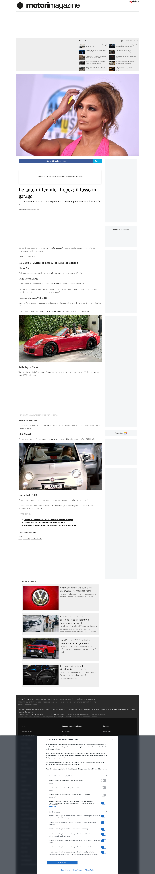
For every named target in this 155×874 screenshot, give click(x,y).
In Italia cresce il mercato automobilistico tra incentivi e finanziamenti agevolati (74, 619)
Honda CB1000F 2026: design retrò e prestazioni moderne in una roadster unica (126, 69)
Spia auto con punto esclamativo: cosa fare (126, 56)
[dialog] (77, 805)
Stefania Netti (31, 533)
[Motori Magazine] (48, 5)
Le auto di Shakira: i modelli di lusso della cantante (44, 522)
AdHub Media (57, 714)
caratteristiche (36, 539)
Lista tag (30, 712)
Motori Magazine (25, 699)
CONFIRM (62, 862)
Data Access (77, 870)
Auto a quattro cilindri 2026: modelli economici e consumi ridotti (95, 62)
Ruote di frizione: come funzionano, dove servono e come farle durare (126, 62)
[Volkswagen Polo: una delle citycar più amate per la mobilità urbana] (41, 598)
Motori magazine (36, 714)
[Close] (114, 740)
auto (20, 539)
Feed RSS (133, 710)
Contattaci (86, 710)
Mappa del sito (22, 712)
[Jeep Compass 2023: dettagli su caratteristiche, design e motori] (41, 648)
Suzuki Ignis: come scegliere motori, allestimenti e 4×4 (95, 68)
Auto (20, 536)
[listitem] (77, 776)
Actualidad (66, 731)
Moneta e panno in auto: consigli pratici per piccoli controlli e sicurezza (126, 45)
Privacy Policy (89, 870)
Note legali (113, 710)
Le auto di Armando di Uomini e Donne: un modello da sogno (48, 520)
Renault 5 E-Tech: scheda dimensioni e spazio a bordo (96, 51)
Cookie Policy (95, 710)
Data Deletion (65, 870)
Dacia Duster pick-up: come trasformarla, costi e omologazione (125, 51)
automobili (26, 539)
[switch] (103, 780)
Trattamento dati (123, 710)
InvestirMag (107, 731)
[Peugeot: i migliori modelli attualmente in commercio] (41, 674)
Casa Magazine (26, 731)
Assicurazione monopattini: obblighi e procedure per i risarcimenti (96, 56)
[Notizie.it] (134, 2)
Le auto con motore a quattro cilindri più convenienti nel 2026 (96, 45)
